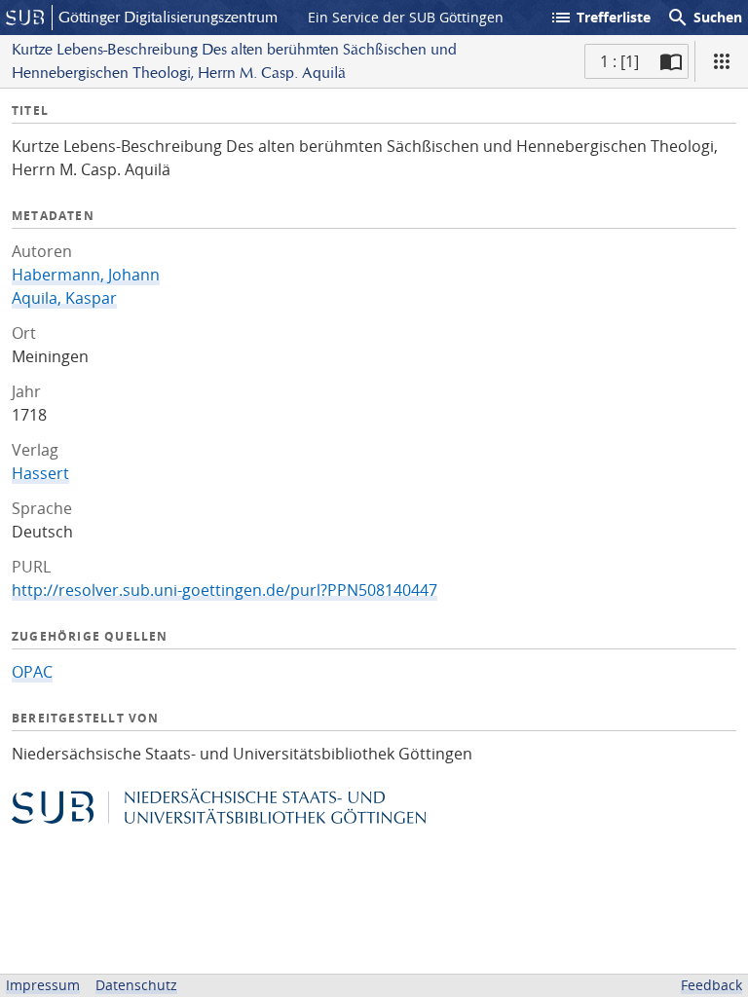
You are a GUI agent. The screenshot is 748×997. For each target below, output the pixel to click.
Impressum (43, 985)
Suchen (704, 17)
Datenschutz (136, 985)
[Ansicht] (721, 61)
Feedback (711, 985)
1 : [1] (619, 61)
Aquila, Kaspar (64, 298)
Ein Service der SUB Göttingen (406, 17)
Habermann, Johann (86, 274)
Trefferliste (600, 17)
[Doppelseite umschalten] (671, 61)
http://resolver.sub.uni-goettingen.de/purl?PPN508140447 (224, 590)
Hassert (40, 473)
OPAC (32, 672)
